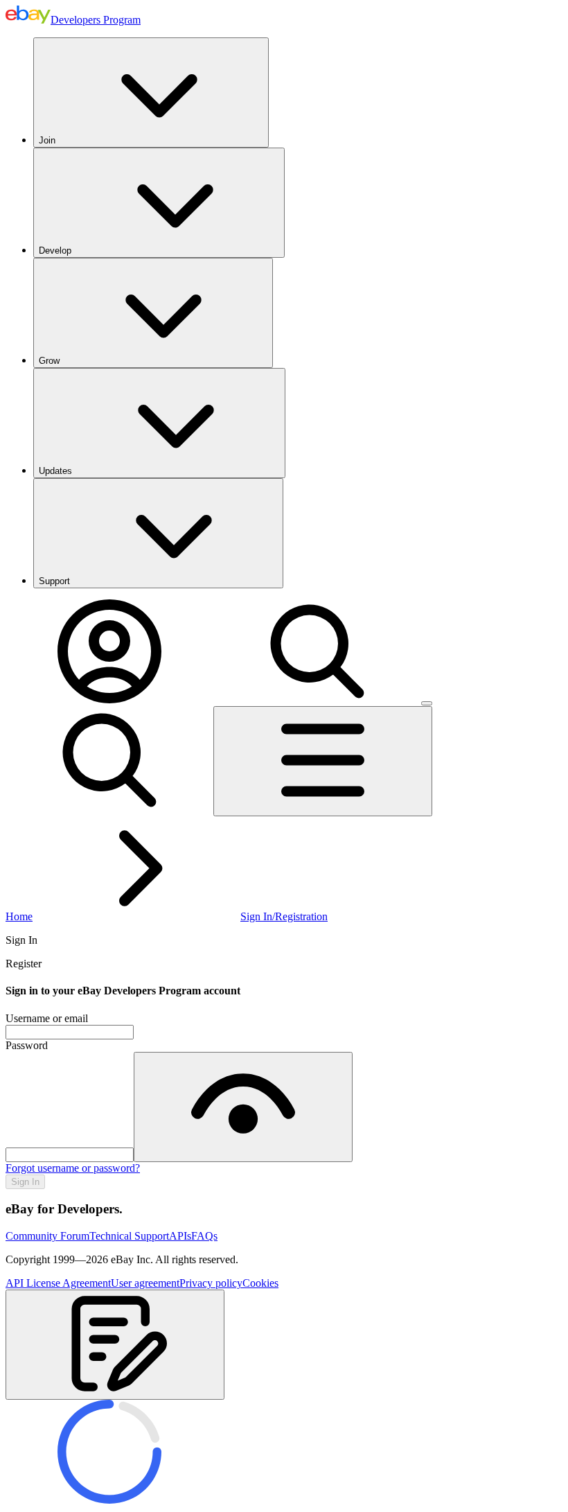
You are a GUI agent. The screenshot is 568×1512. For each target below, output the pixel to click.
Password (27, 1045)
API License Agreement (58, 1283)
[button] (115, 1345)
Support (54, 581)
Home (19, 916)
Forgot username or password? (73, 1168)
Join (47, 140)
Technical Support (129, 1236)
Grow (49, 360)
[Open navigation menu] (322, 761)
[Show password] (243, 1107)
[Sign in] (109, 699)
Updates (55, 471)
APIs (180, 1236)
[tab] (284, 940)
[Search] (317, 699)
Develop (55, 250)
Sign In (25, 1182)
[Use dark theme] (426, 703)
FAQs (204, 1236)
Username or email (47, 1018)
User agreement (145, 1283)
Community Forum (47, 1236)
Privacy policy (210, 1283)
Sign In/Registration (284, 916)
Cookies (260, 1283)
